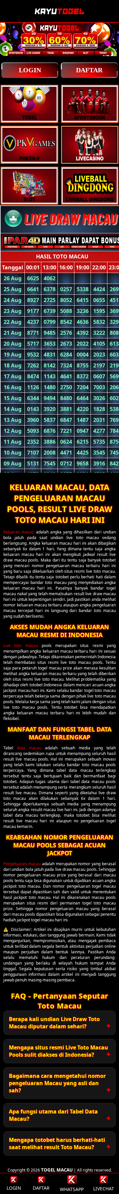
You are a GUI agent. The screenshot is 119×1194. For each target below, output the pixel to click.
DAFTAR (89, 70)
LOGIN (30, 70)
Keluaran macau (18, 532)
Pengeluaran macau (22, 864)
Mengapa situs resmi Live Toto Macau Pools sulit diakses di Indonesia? (58, 1051)
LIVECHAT (103, 1188)
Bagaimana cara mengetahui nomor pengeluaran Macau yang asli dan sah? (57, 1083)
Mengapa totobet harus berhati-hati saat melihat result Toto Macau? (57, 1143)
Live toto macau (20, 645)
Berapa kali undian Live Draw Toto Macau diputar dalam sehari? (54, 1022)
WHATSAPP (72, 1189)
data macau (29, 748)
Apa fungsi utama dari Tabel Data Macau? (53, 1115)
